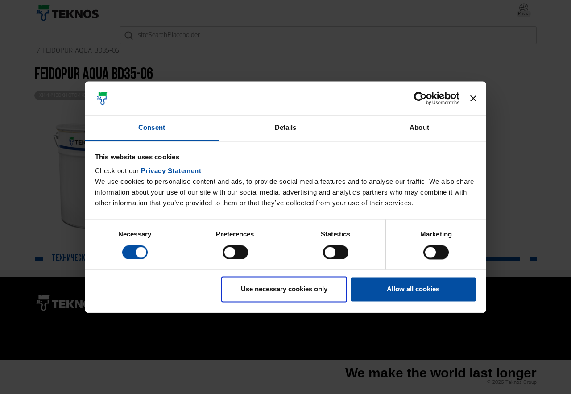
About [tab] (419, 128)
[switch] (235, 252)
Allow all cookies (413, 289)
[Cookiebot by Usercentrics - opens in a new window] (420, 98)
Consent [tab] (151, 128)
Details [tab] (286, 128)
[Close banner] (473, 98)
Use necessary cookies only (284, 289)
